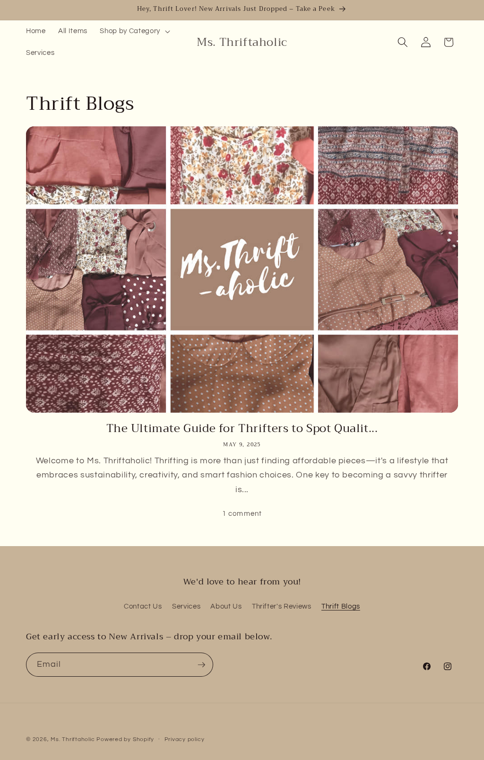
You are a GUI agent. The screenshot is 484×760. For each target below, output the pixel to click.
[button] (134, 31)
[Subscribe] (201, 665)
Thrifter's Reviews (281, 606)
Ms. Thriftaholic (73, 739)
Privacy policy (184, 739)
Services (186, 606)
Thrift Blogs (340, 606)
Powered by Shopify (125, 739)
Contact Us (143, 606)
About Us (226, 606)
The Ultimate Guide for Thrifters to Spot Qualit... (242, 428)
